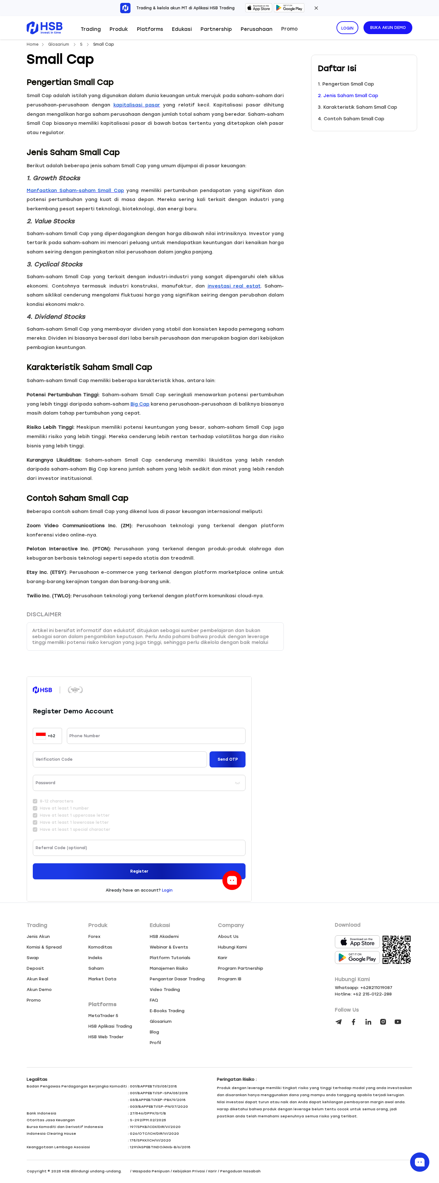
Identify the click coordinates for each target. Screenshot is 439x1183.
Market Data (102, 979)
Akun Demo (39, 989)
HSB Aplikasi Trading (110, 1026)
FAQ (154, 1000)
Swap (33, 958)
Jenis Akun (38, 936)
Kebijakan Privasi (189, 1171)
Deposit (35, 968)
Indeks (95, 958)
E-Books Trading (167, 1011)
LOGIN (347, 28)
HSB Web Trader (105, 1037)
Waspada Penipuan (151, 1171)
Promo (289, 29)
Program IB (229, 979)
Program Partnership (240, 968)
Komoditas (100, 947)
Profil (155, 1043)
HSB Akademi (164, 936)
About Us (228, 936)
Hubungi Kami (232, 947)
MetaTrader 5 (103, 1015)
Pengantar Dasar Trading (177, 979)
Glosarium (59, 44)
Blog (154, 1032)
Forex (94, 936)
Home (33, 44)
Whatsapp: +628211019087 (363, 987)
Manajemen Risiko (169, 968)
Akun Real (37, 979)
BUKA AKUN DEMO (388, 27)
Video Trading (165, 989)
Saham (96, 968)
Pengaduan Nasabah (240, 1171)
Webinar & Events (169, 947)
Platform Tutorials (170, 958)
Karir (222, 958)
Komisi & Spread (44, 947)
